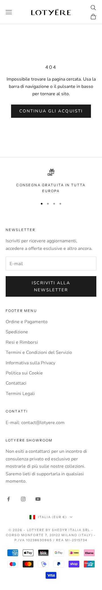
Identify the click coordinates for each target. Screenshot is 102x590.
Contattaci (16, 383)
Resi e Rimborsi (22, 342)
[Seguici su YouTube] (38, 499)
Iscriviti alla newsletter (51, 286)
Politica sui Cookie (24, 373)
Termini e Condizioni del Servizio (39, 352)
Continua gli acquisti (51, 111)
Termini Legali (20, 394)
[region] (51, 181)
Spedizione (17, 332)
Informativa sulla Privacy (30, 363)
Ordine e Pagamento (27, 322)
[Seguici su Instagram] (23, 499)
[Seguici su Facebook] (8, 499)
